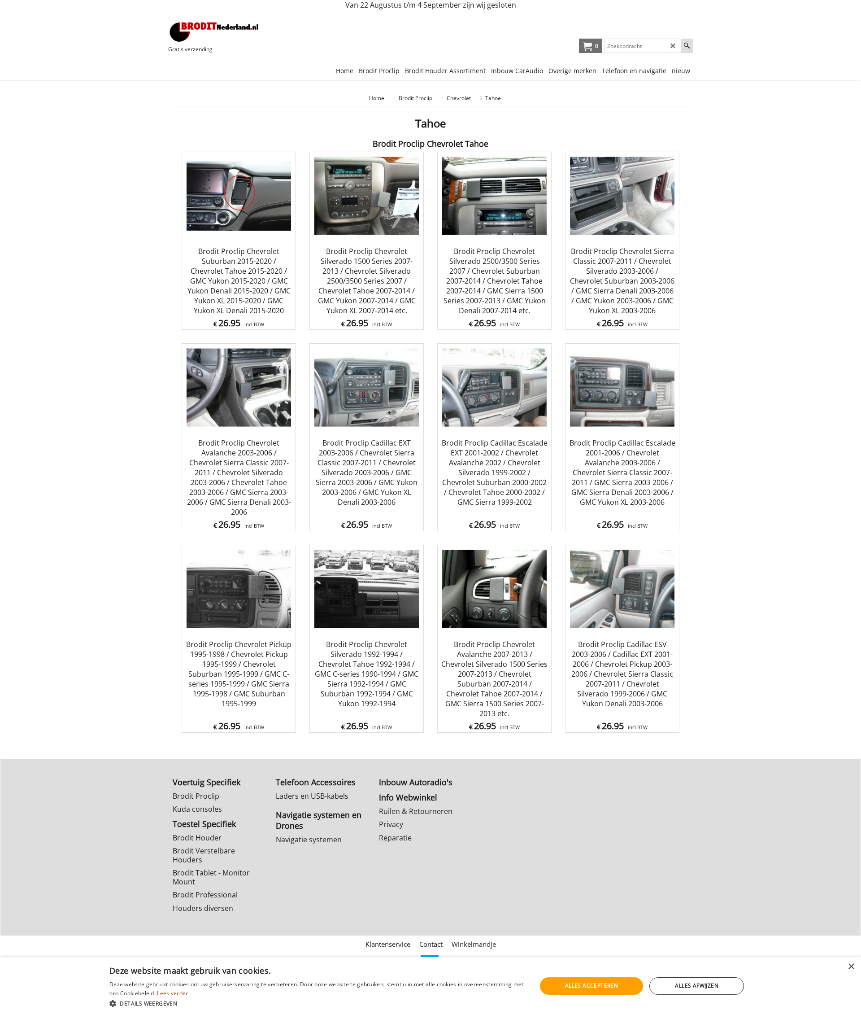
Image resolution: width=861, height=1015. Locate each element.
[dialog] (430, 986)
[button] (316, 1003)
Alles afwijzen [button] (696, 985)
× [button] (851, 966)
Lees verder (172, 993)
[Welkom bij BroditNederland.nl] (214, 32)
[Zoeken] (686, 45)
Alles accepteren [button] (591, 985)
